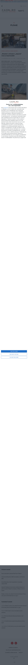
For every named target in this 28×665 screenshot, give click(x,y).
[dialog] (14, 332)
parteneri (6, 107)
